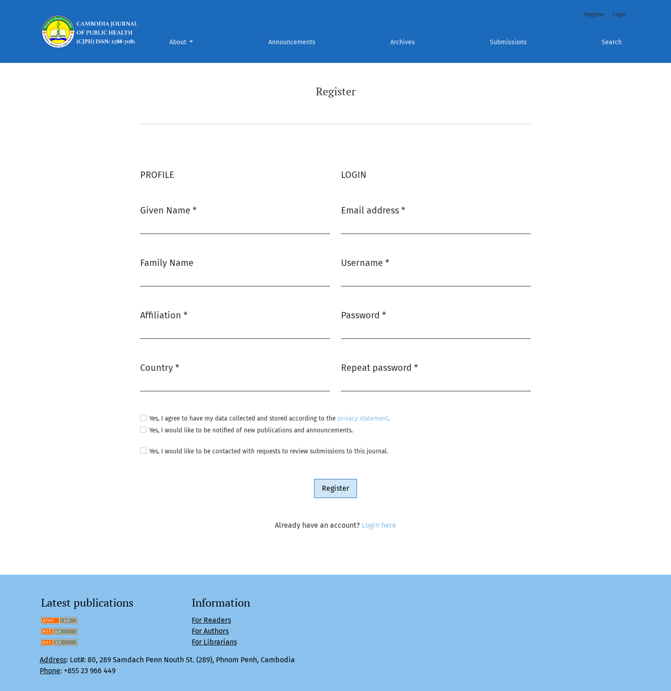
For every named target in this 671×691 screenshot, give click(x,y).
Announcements (291, 42)
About (178, 42)
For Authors (210, 631)
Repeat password (379, 367)
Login (619, 14)
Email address (373, 210)
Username (365, 262)
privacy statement (362, 418)
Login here (379, 525)
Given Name (168, 210)
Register (594, 14)
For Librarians (214, 642)
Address (53, 659)
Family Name (167, 262)
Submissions (508, 42)
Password (363, 315)
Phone (50, 670)
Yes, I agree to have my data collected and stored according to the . (269, 418)
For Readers (211, 620)
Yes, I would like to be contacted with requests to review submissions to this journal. (268, 451)
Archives (402, 42)
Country (159, 367)
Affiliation (164, 315)
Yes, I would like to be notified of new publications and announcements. (251, 430)
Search (612, 42)
